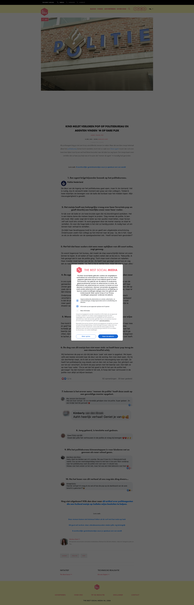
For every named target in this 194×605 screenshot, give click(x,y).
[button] (97, 310)
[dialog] (97, 302)
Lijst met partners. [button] (104, 320)
